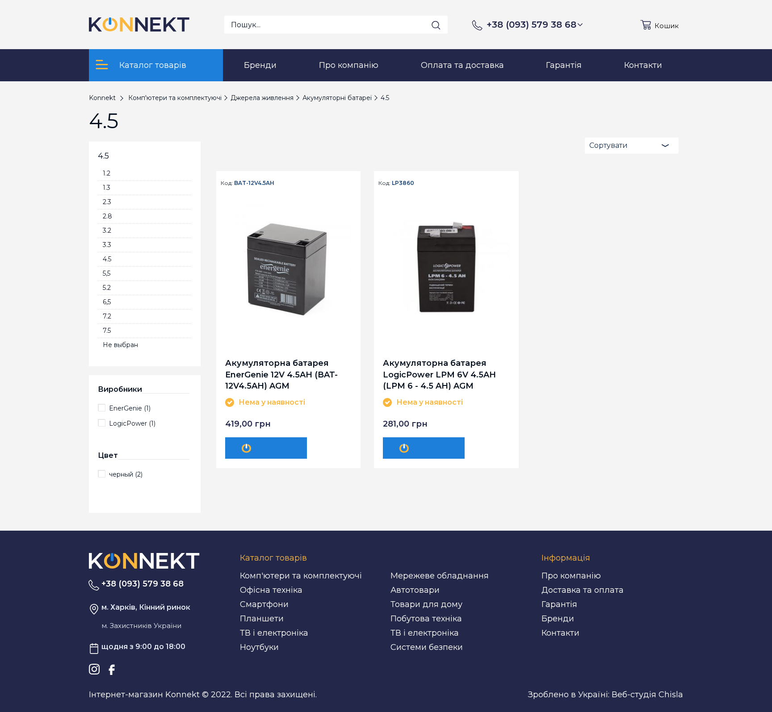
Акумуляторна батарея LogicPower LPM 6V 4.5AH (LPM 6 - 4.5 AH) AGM (439, 374)
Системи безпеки (426, 647)
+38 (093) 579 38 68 (531, 24)
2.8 (107, 216)
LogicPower (132, 423)
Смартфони (264, 604)
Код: (227, 183)
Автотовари (415, 590)
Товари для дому (426, 604)
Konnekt (102, 98)
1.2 (106, 173)
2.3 (107, 202)
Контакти (560, 633)
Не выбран (120, 345)
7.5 (107, 331)
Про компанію (571, 576)
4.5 (107, 259)
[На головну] (144, 560)
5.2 (107, 288)
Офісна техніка (271, 590)
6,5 (107, 302)
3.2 (107, 230)
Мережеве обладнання (439, 576)
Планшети (262, 619)
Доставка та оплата (582, 590)
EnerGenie (130, 408)
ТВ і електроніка (274, 633)
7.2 (107, 316)
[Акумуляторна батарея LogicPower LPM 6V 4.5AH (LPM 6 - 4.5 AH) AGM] (446, 268)
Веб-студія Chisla (647, 694)
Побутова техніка (426, 619)
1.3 (106, 188)
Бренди (557, 619)
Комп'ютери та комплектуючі (301, 576)
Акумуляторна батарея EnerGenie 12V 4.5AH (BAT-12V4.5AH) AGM (281, 374)
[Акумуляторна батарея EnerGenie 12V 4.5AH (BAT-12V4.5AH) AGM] (288, 268)
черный (126, 474)
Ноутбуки (259, 647)
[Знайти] (436, 25)
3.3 (107, 245)
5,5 (106, 273)
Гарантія (559, 604)
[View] (266, 448)
